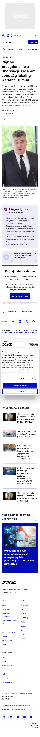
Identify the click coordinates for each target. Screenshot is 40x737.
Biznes (20, 49)
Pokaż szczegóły (27, 379)
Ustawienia (18, 710)
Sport (23, 630)
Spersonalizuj (19, 391)
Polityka (5, 57)
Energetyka (6, 670)
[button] (35, 518)
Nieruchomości (7, 682)
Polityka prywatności (9, 705)
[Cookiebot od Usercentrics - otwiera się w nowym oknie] (29, 344)
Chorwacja (12, 312)
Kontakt (5, 636)
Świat (12, 57)
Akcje (4, 674)
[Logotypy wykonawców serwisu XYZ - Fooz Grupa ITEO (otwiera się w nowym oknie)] (34, 726)
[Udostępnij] (4, 118)
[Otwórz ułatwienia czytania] (4, 35)
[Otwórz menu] (3, 42)
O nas (4, 605)
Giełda (4, 657)
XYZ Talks (5, 645)
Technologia (25, 618)
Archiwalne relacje (8, 632)
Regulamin (5, 710)
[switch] (9, 35)
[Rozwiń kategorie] (36, 49)
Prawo (4, 661)
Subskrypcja (6, 609)
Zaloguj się (33, 42)
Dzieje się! (10, 49)
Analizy (31, 49)
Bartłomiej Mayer (8, 110)
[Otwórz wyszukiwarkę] (36, 35)
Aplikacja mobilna (8, 640)
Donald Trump (27, 312)
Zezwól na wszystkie (20, 385)
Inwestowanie (7, 666)
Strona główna (6, 330)
